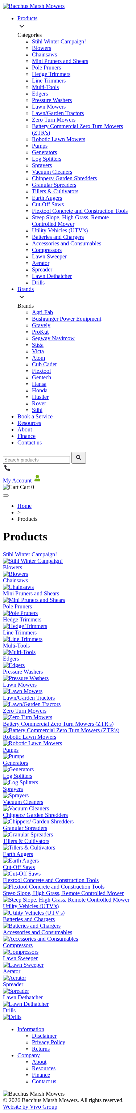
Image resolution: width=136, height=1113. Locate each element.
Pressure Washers (52, 100)
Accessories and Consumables (66, 243)
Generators (44, 152)
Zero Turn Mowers (53, 120)
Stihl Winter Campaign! (59, 41)
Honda (40, 390)
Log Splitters (46, 159)
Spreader (42, 269)
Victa (38, 351)
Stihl (37, 410)
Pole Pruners (46, 67)
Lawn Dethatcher (52, 276)
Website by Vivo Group (30, 1107)
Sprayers (42, 165)
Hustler (40, 397)
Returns (41, 1049)
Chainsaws (44, 54)
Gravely (41, 325)
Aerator (40, 263)
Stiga (38, 345)
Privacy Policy (48, 1042)
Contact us (29, 442)
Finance (26, 436)
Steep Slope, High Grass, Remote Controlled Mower (70, 220)
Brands (25, 289)
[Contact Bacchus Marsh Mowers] (7, 470)
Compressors (47, 250)
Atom (38, 358)
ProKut (40, 332)
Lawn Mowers (49, 107)
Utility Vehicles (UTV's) (60, 230)
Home (24, 506)
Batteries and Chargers (58, 237)
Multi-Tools (45, 87)
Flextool (41, 371)
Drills (38, 282)
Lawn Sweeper (49, 256)
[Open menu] (6, 495)
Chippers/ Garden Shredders (64, 178)
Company (28, 1055)
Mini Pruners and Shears (60, 61)
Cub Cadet (44, 364)
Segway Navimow (53, 338)
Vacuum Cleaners (52, 172)
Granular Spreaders (54, 185)
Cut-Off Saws (48, 204)
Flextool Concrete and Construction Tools (80, 211)
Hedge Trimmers (51, 74)
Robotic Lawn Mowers (58, 139)
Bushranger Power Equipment (66, 319)
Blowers (41, 48)
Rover (39, 403)
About (24, 429)
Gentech (41, 377)
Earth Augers (47, 198)
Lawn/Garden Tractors (58, 113)
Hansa (39, 384)
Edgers (40, 93)
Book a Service (35, 416)
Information (30, 1029)
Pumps (40, 146)
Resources (29, 423)
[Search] (78, 458)
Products (27, 18)
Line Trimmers (49, 80)
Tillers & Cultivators (55, 191)
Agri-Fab (42, 312)
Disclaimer (44, 1036)
